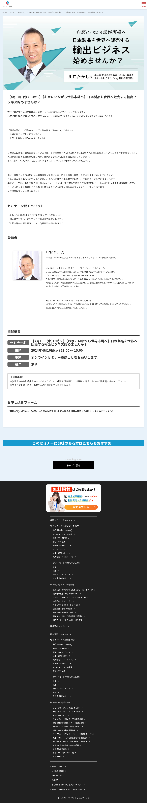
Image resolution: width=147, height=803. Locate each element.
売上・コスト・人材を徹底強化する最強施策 (70, 737)
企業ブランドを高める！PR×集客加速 (68, 719)
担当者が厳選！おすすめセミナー (66, 593)
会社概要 (55, 780)
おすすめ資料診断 (60, 749)
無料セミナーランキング (61, 520)
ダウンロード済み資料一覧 (63, 752)
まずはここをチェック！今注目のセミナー (69, 597)
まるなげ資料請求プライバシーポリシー (67, 789)
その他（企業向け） (60, 545)
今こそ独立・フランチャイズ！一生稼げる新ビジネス (73, 734)
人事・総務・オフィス (61, 553)
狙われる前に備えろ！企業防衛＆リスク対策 (70, 741)
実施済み (21, 12)
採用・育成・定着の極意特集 (64, 730)
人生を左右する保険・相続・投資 (66, 745)
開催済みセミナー (58, 626)
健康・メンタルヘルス (61, 574)
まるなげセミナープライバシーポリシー (67, 784)
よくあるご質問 (58, 771)
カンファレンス (59, 549)
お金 (54, 567)
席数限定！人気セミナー (62, 601)
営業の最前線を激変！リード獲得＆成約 (68, 722)
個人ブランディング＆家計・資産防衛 (67, 620)
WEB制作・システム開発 (62, 534)
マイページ (57, 756)
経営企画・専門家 (60, 538)
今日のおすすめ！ (60, 715)
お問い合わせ (57, 775)
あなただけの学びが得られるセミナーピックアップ (73, 590)
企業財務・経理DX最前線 (62, 608)
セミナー (13, 12)
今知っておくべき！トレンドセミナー (67, 605)
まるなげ (4, 12)
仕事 (54, 570)
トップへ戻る (73, 465)
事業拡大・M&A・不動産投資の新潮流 (67, 616)
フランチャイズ (59, 542)
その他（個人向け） (60, 578)
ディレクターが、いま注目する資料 (66, 708)
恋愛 (54, 692)
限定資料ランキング (59, 634)
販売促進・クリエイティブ (63, 556)
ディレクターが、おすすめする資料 (66, 711)
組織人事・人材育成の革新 (63, 612)
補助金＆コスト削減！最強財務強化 (67, 726)
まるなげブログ (58, 766)
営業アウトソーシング (61, 652)
